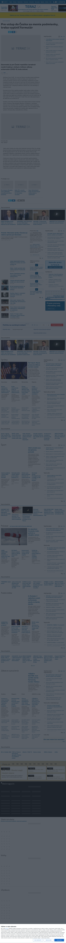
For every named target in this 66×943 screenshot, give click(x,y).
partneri (6, 928)
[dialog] (33, 933)
